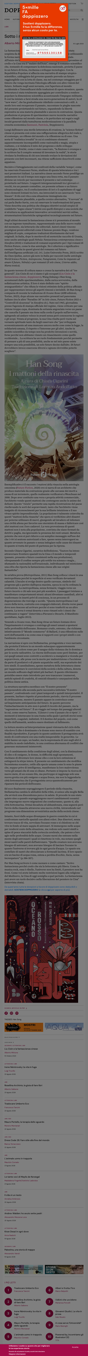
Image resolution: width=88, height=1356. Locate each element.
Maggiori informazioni (17, 1354)
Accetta (75, 1347)
